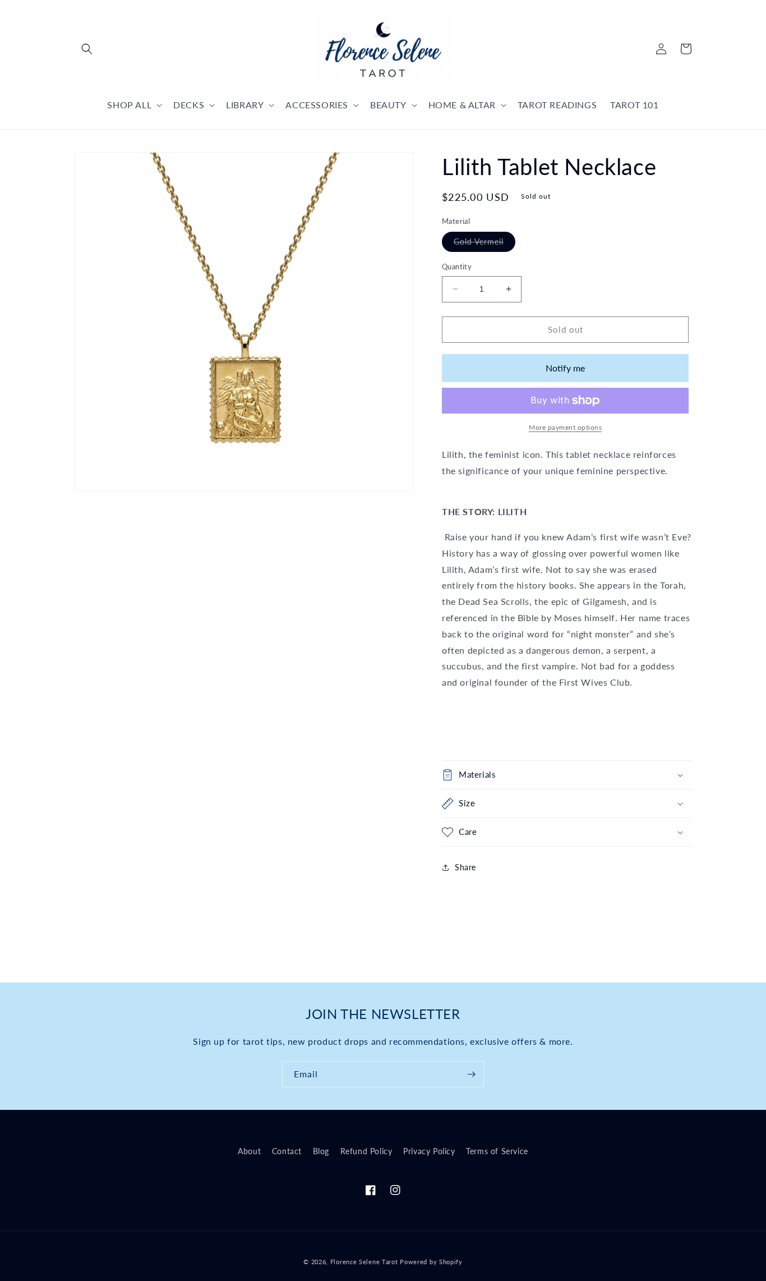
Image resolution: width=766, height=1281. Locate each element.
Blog (321, 1151)
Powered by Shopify (431, 1261)
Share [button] (465, 867)
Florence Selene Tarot (364, 1261)
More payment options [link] (565, 427)
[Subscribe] (471, 1074)
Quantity (457, 266)
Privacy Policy (429, 1151)
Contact (287, 1151)
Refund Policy (366, 1151)
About (249, 1151)
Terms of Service (497, 1151)
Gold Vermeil (484, 244)
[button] (87, 48)
